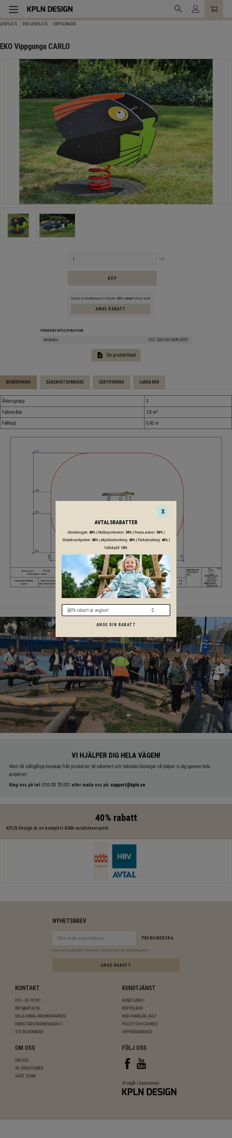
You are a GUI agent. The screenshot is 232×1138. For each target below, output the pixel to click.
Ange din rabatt (116, 624)
